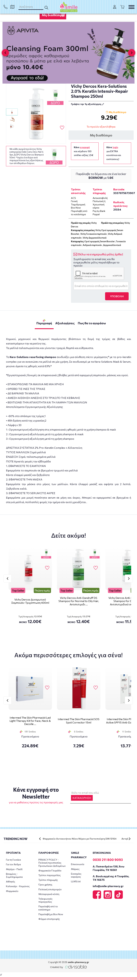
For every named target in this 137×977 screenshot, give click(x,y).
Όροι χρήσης (45, 884)
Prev (8, 578)
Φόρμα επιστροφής (49, 918)
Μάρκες (75, 869)
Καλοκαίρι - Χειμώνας (18, 886)
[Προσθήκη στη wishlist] (47, 567)
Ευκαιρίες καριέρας (76, 875)
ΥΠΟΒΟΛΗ (117, 296)
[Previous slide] (5, 52)
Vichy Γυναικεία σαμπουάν (93, 234)
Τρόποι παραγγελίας (49, 875)
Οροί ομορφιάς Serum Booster (99, 241)
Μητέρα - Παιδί (14, 869)
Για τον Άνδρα (13, 864)
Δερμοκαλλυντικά (112, 245)
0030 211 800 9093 (108, 860)
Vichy (127, 223)
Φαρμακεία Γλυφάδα (49, 870)
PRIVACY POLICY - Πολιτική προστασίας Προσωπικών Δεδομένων (52, 862)
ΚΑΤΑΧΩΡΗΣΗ (82, 797)
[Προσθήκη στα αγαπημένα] (62, 127)
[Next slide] (131, 52)
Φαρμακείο (12, 891)
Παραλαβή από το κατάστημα (48, 908)
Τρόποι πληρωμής (48, 879)
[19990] (36, 113)
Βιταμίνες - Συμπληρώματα (14, 875)
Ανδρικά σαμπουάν (92, 245)
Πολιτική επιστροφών (50, 889)
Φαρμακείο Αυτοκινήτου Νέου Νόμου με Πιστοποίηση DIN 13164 (79, 838)
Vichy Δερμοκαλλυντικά (94, 237)
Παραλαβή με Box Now (50, 914)
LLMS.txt (76, 881)
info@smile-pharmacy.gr (108, 886)
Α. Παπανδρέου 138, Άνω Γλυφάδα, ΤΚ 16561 (108, 868)
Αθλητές (10, 881)
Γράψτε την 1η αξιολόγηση (86, 104)
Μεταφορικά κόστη (48, 894)
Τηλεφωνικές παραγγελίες (45, 900)
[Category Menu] (131, 7)
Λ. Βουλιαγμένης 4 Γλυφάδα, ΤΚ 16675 (111, 878)
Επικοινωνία (77, 864)
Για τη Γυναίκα (13, 859)
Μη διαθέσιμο (53, 15)
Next (129, 578)
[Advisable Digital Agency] (68, 966)
